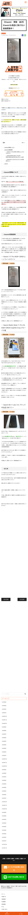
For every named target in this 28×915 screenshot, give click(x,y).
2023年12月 (4, 759)
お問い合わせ (7, 913)
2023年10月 (4, 766)
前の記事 (6, 599)
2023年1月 (4, 798)
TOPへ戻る (21, 913)
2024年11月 (4, 719)
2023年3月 (4, 791)
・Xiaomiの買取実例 (8, 149)
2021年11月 (4, 848)
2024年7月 (4, 734)
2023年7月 (4, 776)
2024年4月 (4, 744)
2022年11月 (4, 805)
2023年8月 (4, 773)
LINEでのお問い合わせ (15, 877)
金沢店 (4, 33)
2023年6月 (4, 780)
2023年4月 (4, 787)
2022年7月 (4, 819)
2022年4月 (4, 830)
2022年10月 (4, 808)
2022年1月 (4, 840)
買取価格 (4, 899)
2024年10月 (4, 723)
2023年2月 (4, 794)
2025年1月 (4, 712)
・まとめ (6, 163)
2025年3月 (4, 705)
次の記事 (22, 599)
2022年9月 (4, 812)
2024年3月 (4, 748)
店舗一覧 (4, 896)
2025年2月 (4, 709)
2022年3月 (4, 833)
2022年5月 (4, 826)
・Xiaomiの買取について (9, 147)
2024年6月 (4, 737)
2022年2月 (4, 837)
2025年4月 (4, 702)
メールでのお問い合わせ (16, 868)
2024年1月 (4, 755)
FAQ (3, 906)
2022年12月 (4, 801)
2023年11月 (4, 762)
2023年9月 (4, 769)
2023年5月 (4, 784)
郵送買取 (4, 904)
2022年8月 (4, 815)
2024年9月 (4, 727)
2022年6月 (4, 823)
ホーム (3, 894)
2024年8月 (4, 730)
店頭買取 (4, 901)
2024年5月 (4, 741)
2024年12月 (4, 716)
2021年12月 (4, 844)
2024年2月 (4, 752)
